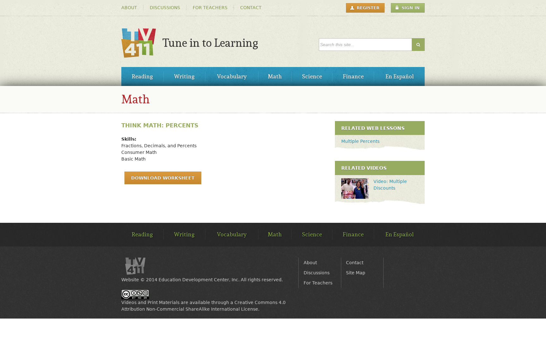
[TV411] (138, 54)
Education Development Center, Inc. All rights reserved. (221, 279)
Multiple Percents (360, 141)
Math (135, 99)
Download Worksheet (163, 177)
